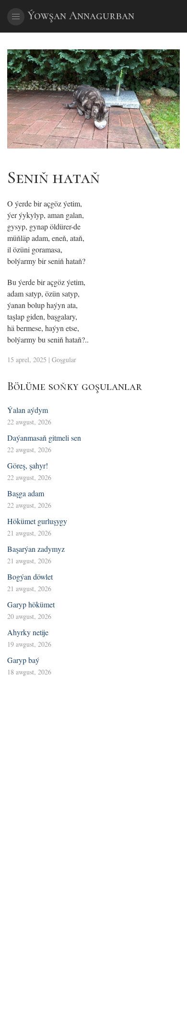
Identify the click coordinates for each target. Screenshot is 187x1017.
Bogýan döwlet (30, 576)
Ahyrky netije (27, 632)
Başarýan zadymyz (36, 549)
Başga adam (25, 493)
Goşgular (64, 359)
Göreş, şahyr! (27, 465)
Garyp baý (23, 660)
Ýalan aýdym (27, 410)
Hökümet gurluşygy (37, 521)
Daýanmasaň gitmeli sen (44, 438)
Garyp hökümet (31, 604)
